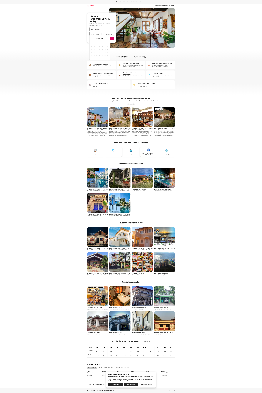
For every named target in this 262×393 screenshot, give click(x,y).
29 (105, 55)
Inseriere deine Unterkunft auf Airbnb (164, 5)
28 (102, 55)
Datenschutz (100, 390)
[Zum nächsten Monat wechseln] (107, 38)
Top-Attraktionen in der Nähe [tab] (122, 367)
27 (99, 55)
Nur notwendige (131, 384)
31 (91, 58)
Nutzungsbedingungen (109, 390)
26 (97, 55)
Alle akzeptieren (115, 384)
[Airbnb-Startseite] (90, 6)
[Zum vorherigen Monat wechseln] (91, 38)
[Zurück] (128, 104)
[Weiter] (133, 104)
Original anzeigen (143, 1)
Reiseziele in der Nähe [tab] (92, 367)
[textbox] (95, 34)
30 (107, 55)
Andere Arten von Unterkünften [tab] (106, 367)
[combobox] (102, 30)
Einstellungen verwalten (146, 384)
